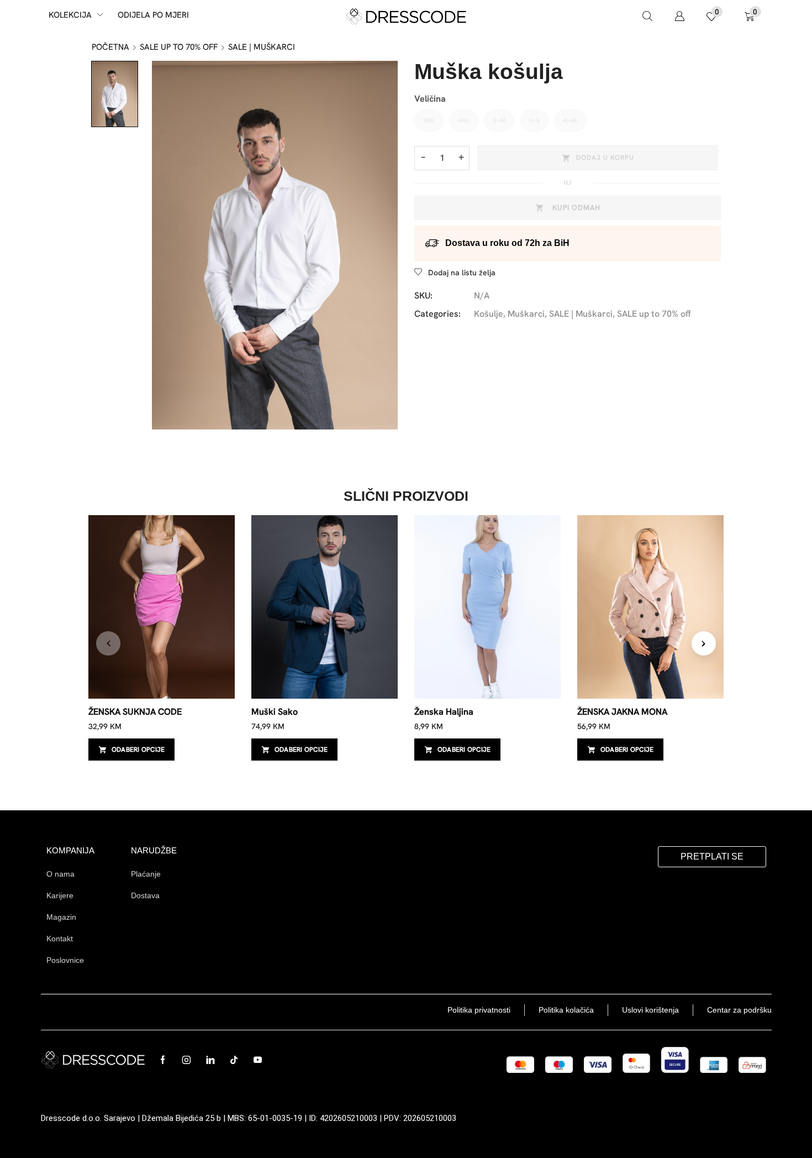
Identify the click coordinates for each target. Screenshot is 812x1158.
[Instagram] (186, 1060)
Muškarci (526, 313)
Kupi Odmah (576, 207)
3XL (429, 120)
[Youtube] (258, 1060)
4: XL (570, 120)
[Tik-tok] (234, 1060)
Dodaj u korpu (605, 157)
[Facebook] (163, 1060)
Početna (110, 47)
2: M (499, 120)
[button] (647, 17)
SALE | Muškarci (261, 47)
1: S (534, 120)
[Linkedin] (210, 1060)
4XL (464, 120)
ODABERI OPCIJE (138, 749)
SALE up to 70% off (179, 47)
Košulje (488, 313)
